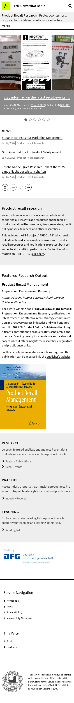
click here (38, 254)
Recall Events (13, 467)
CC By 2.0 (35, 108)
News (9, 606)
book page (52, 352)
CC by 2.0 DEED (38, 105)
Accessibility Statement (19, 618)
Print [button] (9, 641)
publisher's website (58, 357)
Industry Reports (15, 498)
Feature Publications (18, 461)
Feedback (11, 647)
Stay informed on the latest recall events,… (37, 97)
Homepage (12, 600)
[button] (5, 187)
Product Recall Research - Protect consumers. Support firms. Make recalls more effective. (34, 17)
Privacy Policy (14, 612)
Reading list (12, 530)
